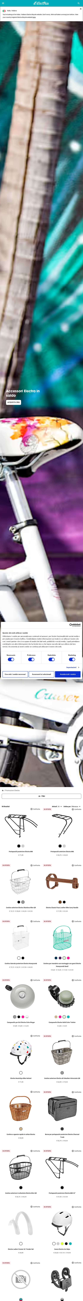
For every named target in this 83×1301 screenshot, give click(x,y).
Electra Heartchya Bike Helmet (20, 1078)
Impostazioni (71, 667)
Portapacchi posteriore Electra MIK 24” (62, 1193)
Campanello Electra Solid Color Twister (62, 1022)
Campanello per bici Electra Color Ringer (21, 1022)
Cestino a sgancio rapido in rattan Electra (21, 1134)
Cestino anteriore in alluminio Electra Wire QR (21, 1193)
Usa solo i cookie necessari (15, 674)
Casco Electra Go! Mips (62, 1249)
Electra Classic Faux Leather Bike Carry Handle (62, 907)
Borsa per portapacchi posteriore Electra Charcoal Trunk (62, 1136)
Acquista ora (13, 402)
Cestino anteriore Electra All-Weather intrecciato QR (62, 1078)
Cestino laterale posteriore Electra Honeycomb (21, 963)
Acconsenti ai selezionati (41, 674)
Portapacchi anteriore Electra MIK (62, 851)
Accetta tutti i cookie (68, 674)
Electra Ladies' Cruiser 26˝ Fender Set (21, 1249)
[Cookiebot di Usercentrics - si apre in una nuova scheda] (71, 625)
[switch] (31, 659)
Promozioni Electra (12, 790)
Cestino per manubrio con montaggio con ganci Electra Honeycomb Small (62, 965)
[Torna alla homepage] (3, 790)
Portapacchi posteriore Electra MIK (21, 851)
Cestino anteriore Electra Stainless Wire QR (21, 907)
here (34, 17)
